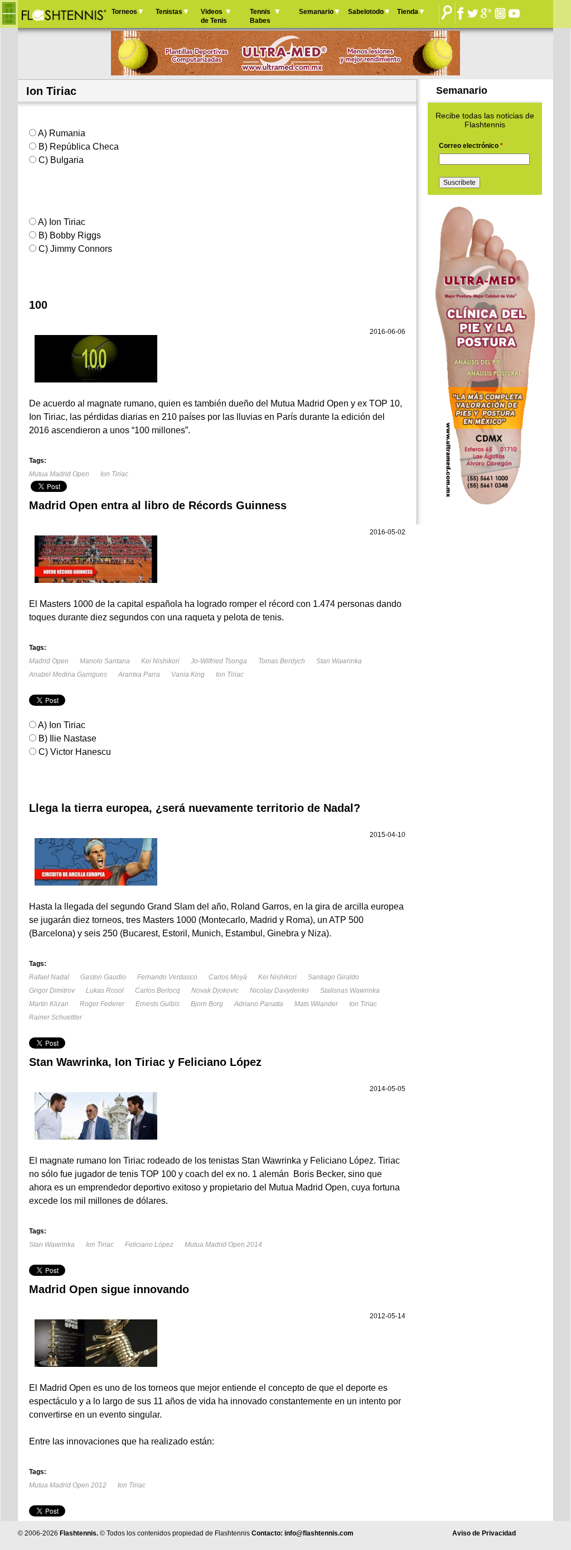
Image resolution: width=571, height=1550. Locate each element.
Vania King (188, 674)
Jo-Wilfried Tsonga (219, 661)
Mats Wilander (316, 1004)
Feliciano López (149, 1244)
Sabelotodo (366, 12)
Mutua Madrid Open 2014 (223, 1244)
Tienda (407, 12)
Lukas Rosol (105, 990)
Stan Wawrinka (339, 661)
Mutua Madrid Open (59, 474)
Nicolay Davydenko (279, 990)
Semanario (316, 12)
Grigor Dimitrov (52, 990)
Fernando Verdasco (167, 977)
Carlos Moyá (228, 977)
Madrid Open (49, 661)
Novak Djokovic (215, 990)
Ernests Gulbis (158, 1004)
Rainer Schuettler (55, 1017)
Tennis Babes (260, 16)
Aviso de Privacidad (484, 1533)
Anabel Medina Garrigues (68, 674)
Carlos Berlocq (157, 990)
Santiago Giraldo (333, 977)
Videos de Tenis (214, 16)
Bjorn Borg (207, 1004)
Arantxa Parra (139, 674)
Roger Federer (102, 1004)
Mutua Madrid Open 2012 (68, 1485)
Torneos (124, 12)
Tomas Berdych (281, 661)
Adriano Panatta (258, 1004)
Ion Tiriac (114, 474)
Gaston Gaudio (103, 977)
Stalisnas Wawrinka (350, 990)
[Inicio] (63, 14)
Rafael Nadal (49, 977)
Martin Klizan (49, 1004)
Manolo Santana (105, 661)
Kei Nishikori (160, 661)
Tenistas (169, 12)
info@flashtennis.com (319, 1533)
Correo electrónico (471, 146)
